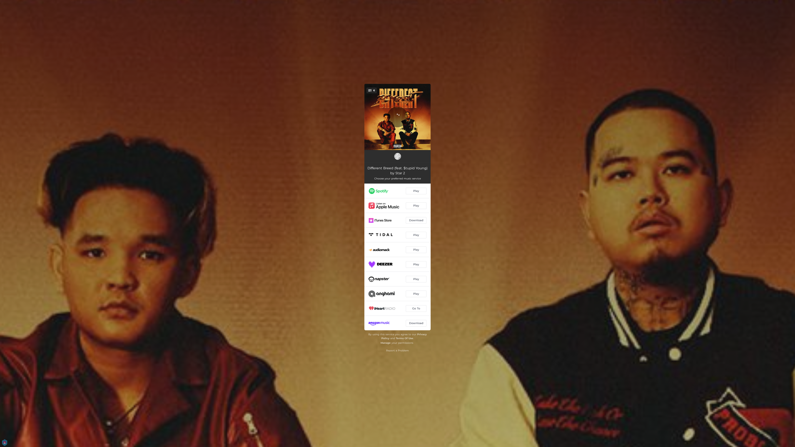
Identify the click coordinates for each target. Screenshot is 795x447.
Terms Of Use (404, 338)
